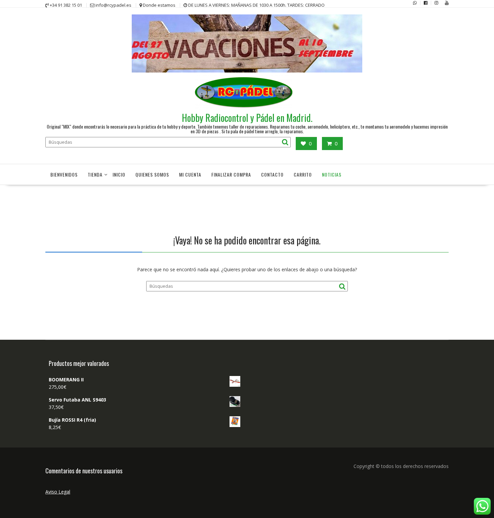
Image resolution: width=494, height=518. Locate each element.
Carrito (303, 174)
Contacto (272, 174)
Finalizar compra (231, 174)
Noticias (331, 174)
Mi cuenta (190, 174)
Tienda (95, 174)
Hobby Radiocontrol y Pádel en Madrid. (247, 118)
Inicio (119, 174)
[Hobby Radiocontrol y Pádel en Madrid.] (247, 70)
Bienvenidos (64, 174)
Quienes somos (152, 174)
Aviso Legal (57, 491)
